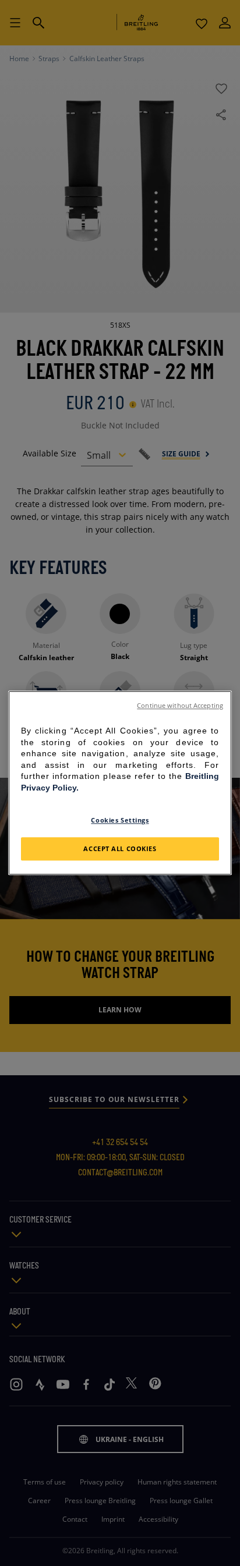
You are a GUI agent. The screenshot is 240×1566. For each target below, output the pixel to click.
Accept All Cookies (119, 849)
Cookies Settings (120, 820)
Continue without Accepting (180, 705)
